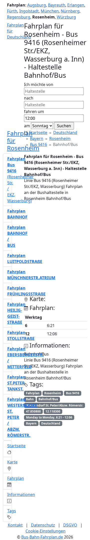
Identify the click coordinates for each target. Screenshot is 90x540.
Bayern (36, 138)
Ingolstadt (29, 11)
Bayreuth (56, 5)
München (50, 11)
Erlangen (75, 5)
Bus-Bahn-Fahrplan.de (42, 537)
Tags (11, 511)
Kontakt (15, 525)
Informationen (21, 494)
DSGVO (70, 525)
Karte (12, 462)
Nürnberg (70, 11)
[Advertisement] (45, 251)
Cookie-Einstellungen (46, 531)
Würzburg (66, 17)
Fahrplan (15, 478)
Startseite (38, 132)
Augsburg (36, 5)
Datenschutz (43, 525)
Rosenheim (59, 138)
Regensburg (18, 17)
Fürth (12, 11)
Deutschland (65, 132)
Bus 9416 (38, 144)
